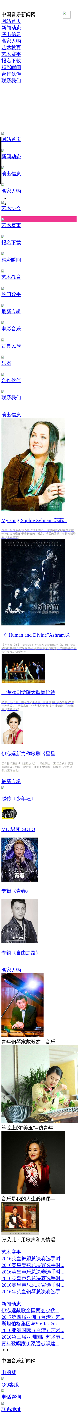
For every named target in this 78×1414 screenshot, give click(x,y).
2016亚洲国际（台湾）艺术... (32, 1330)
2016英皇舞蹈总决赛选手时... (32, 1258)
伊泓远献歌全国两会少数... (30, 1310)
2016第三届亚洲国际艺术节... (32, 1337)
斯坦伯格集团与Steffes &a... (31, 1323)
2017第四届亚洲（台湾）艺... (32, 1317)
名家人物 (11, 970)
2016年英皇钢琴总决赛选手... (32, 1291)
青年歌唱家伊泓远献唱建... (30, 1343)
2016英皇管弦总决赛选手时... (32, 1265)
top (4, 1349)
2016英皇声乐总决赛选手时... (32, 1272)
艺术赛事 (11, 1252)
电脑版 (8, 1372)
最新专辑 (11, 781)
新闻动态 (11, 1304)
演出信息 (11, 415)
